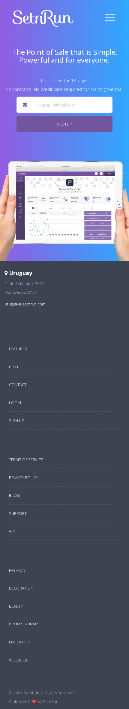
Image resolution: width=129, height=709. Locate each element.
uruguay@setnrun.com (24, 304)
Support (18, 513)
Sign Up (64, 124)
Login (15, 402)
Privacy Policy (23, 477)
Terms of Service (26, 459)
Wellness (18, 660)
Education (19, 642)
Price (14, 367)
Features (18, 348)
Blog (14, 495)
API (12, 531)
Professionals (24, 624)
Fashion (17, 570)
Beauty (16, 606)
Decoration (21, 588)
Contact (17, 384)
